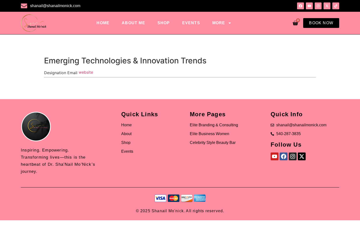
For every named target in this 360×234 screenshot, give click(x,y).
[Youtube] (274, 156)
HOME (102, 23)
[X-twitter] (302, 156)
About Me (133, 23)
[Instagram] (293, 156)
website (86, 72)
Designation (55, 73)
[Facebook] (284, 156)
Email (72, 73)
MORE (218, 23)
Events (191, 23)
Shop (163, 23)
